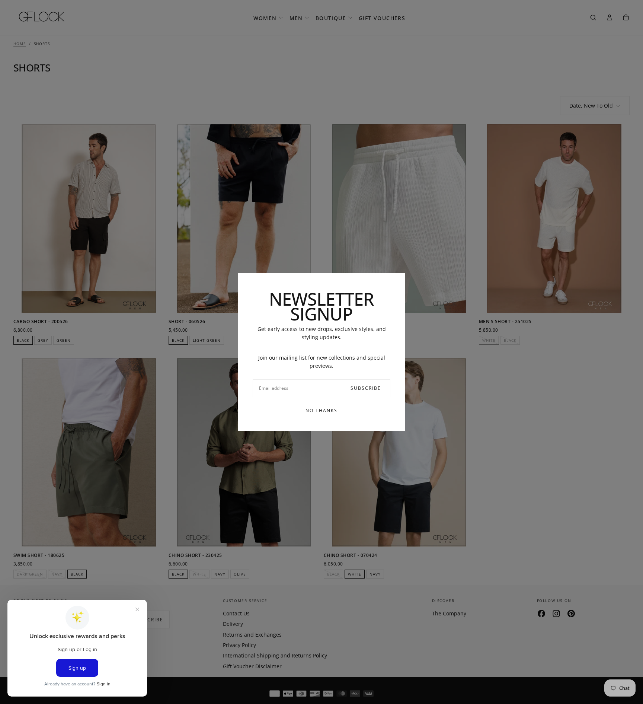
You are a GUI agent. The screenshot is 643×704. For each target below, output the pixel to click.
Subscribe (366, 388)
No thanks (321, 410)
